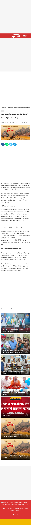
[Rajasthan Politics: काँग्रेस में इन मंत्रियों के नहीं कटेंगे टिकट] (15, 449)
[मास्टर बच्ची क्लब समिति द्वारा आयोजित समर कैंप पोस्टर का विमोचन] (15, 365)
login (6, 308)
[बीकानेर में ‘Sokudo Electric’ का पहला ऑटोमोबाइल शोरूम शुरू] (15, 386)
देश (2, 110)
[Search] (29, 36)
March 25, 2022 (5, 122)
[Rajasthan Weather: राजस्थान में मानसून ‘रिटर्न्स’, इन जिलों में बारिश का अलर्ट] (15, 428)
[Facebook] (17, 514)
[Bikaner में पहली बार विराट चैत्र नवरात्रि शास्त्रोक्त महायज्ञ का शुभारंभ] (15, 407)
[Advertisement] (15, 16)
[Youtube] (13, 514)
